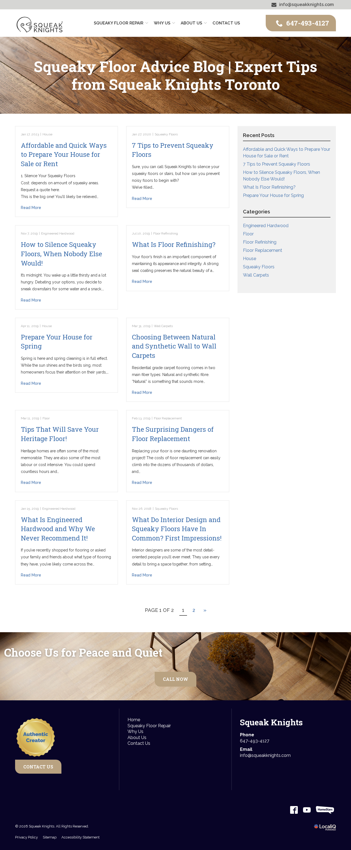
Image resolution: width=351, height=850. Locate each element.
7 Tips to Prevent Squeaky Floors (276, 164)
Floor (46, 418)
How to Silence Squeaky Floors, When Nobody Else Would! (61, 253)
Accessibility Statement (80, 837)
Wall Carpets (163, 326)
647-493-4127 (254, 740)
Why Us (162, 23)
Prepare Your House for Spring (273, 195)
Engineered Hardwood (57, 233)
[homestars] (325, 810)
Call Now (175, 679)
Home (134, 719)
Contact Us (226, 23)
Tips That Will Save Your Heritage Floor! (60, 434)
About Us (137, 737)
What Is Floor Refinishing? (174, 244)
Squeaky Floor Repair (118, 23)
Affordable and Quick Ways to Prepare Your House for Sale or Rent (64, 154)
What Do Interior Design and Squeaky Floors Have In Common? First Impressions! (177, 528)
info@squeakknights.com (265, 755)
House (47, 134)
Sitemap (49, 837)
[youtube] (307, 810)
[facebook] (294, 810)
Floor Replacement (168, 418)
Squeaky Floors (166, 134)
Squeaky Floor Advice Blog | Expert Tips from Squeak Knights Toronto (175, 75)
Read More (31, 207)
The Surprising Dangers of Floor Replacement (173, 434)
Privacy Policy (26, 837)
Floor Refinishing (165, 233)
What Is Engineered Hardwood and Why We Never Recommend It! (58, 528)
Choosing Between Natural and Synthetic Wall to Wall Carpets (174, 346)
